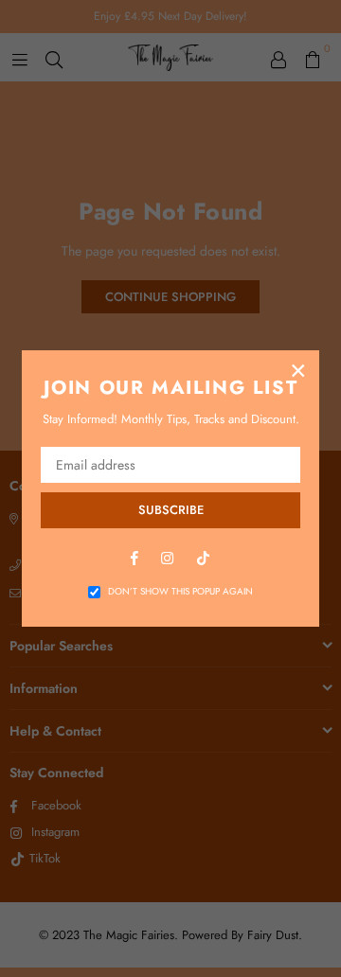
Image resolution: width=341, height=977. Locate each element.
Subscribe (171, 510)
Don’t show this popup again (180, 591)
